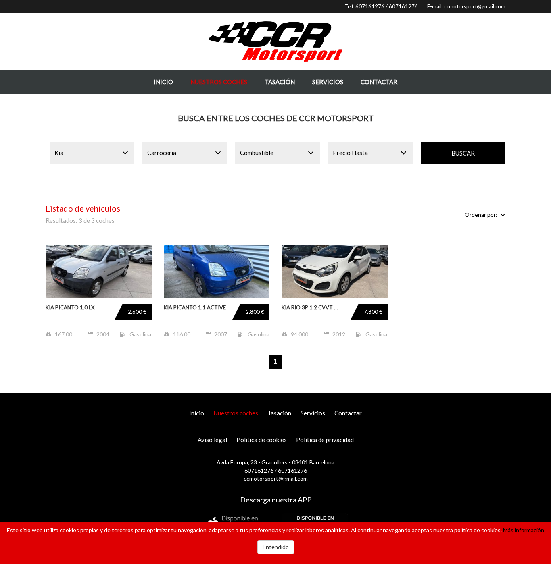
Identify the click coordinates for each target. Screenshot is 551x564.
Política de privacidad (325, 439)
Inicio (163, 81)
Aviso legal (212, 439)
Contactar (379, 81)
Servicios (327, 81)
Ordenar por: (481, 214)
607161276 (369, 6)
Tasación (280, 81)
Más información (523, 530)
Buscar (463, 153)
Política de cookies (261, 439)
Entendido (276, 546)
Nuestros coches (218, 81)
